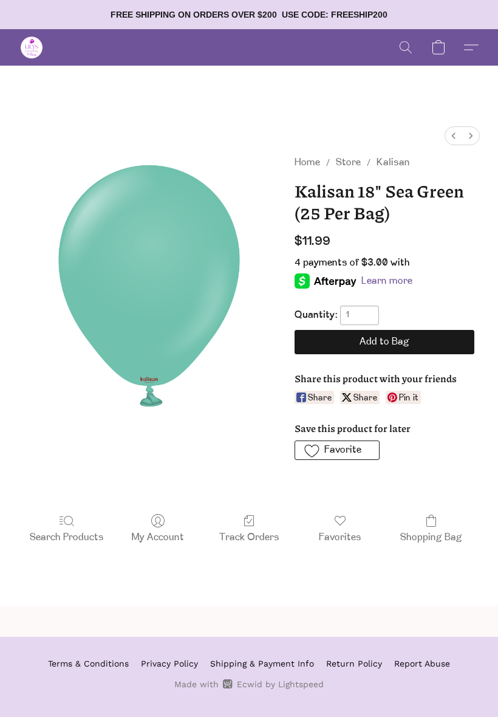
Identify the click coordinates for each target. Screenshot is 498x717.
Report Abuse (422, 663)
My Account (158, 538)
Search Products (67, 538)
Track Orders (249, 538)
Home (307, 163)
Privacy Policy (169, 663)
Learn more (386, 281)
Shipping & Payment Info (262, 663)
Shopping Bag (431, 538)
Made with (248, 684)
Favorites (340, 538)
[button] (31, 47)
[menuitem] (453, 136)
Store (348, 163)
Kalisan (393, 163)
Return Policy (354, 663)
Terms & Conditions (88, 663)
